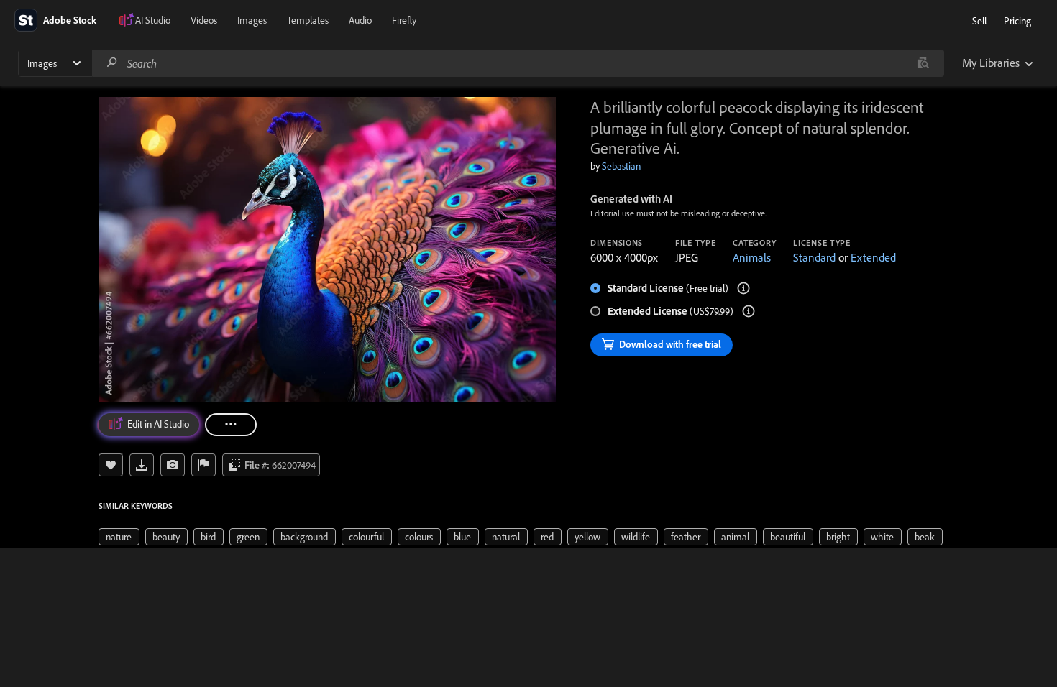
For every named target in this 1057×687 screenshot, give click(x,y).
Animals (752, 257)
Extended (873, 257)
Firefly (404, 20)
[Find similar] (923, 63)
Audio (360, 20)
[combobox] (518, 63)
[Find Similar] (172, 464)
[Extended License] (748, 311)
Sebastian (621, 166)
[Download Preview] (141, 464)
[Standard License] (743, 288)
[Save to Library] (111, 464)
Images (252, 20)
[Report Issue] (203, 464)
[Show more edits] (231, 424)
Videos (204, 20)
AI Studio (152, 20)
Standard (814, 257)
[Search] (112, 63)
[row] (119, 536)
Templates (308, 20)
